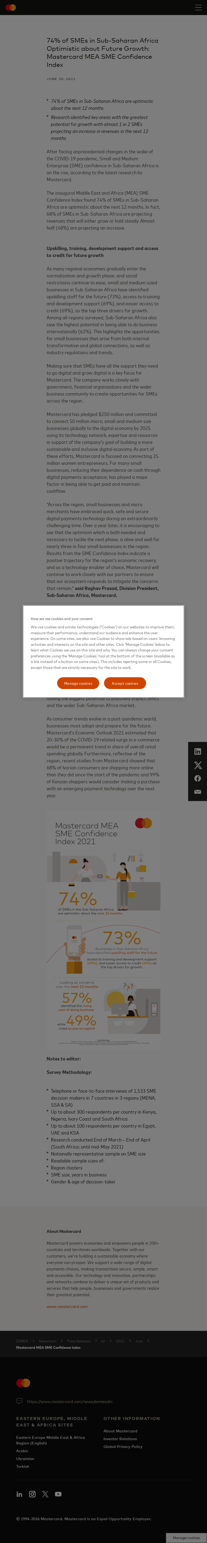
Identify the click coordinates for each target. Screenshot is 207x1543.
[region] (103, 651)
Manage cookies (78, 683)
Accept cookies (125, 683)
